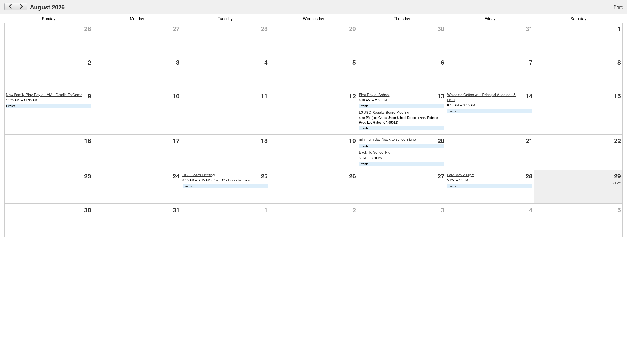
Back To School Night (376, 152)
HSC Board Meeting (198, 174)
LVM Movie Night (460, 174)
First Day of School (374, 94)
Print (618, 7)
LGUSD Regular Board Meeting (384, 112)
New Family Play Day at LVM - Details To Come (44, 94)
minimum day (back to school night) (387, 139)
